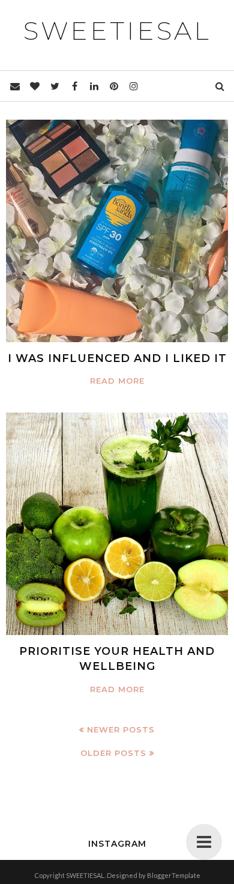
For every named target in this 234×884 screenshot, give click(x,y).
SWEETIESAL (117, 30)
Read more (117, 380)
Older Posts (113, 753)
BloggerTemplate (173, 875)
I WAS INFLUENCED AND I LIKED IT (117, 358)
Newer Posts (121, 729)
